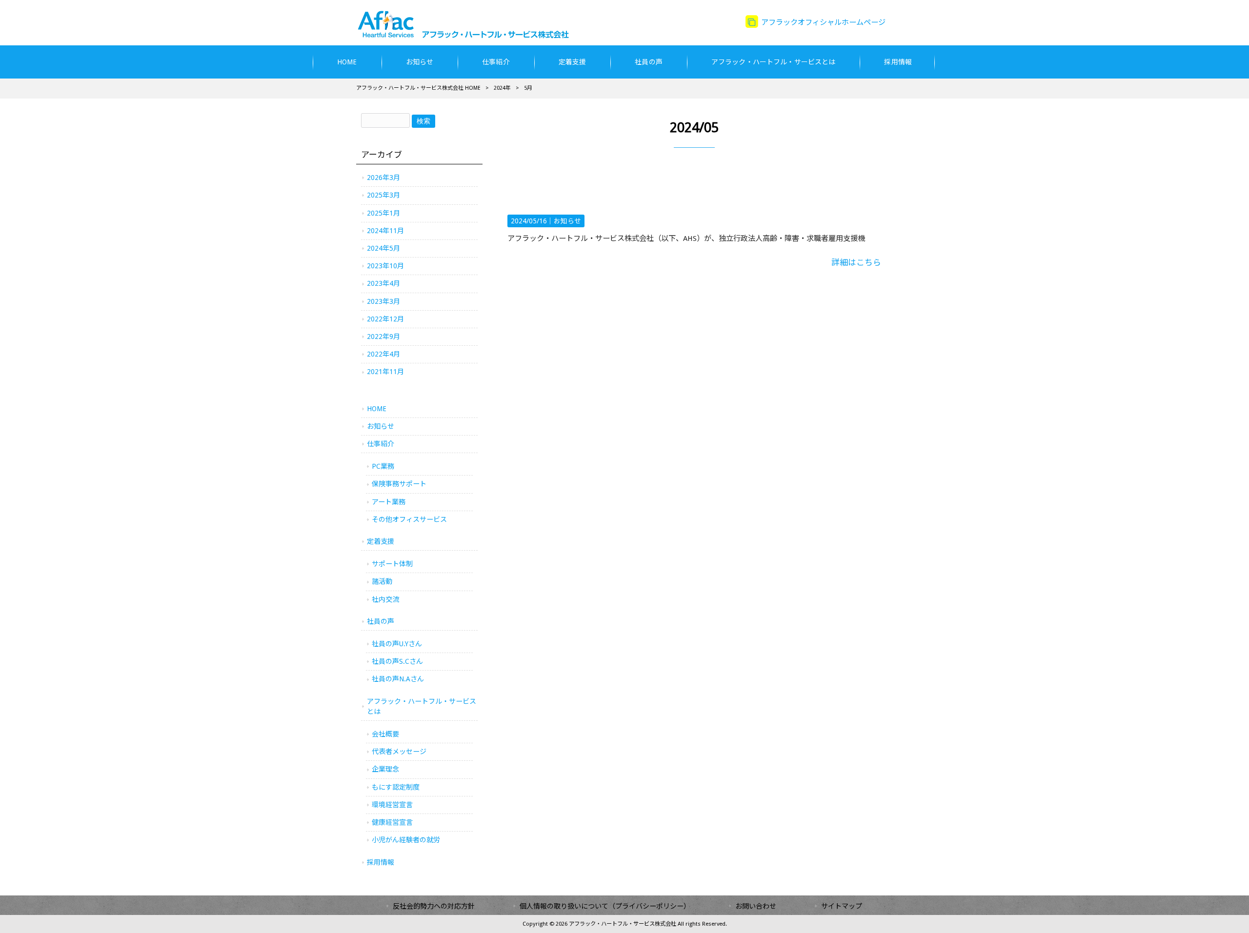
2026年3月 (383, 177)
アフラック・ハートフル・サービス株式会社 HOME (418, 88)
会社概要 (385, 734)
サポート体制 (392, 564)
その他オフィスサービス (409, 519)
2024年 (502, 88)
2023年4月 (383, 283)
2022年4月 (383, 354)
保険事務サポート (399, 484)
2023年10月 (385, 266)
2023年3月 (383, 301)
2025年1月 (383, 213)
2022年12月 (385, 319)
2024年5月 (383, 248)
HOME (376, 409)
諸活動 (382, 581)
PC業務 (383, 466)
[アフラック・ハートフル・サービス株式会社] (470, 35)
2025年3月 (383, 195)
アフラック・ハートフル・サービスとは (421, 706)
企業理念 (385, 769)
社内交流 (385, 599)
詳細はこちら (856, 262)
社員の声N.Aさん (398, 679)
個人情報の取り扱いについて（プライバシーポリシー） (605, 906)
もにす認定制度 (396, 787)
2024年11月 (385, 231)
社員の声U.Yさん (397, 644)
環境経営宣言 (392, 805)
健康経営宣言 (392, 822)
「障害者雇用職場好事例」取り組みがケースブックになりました (684, 196)
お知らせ (567, 221)
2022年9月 (383, 336)
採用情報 (380, 862)
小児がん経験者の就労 (406, 840)
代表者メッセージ (399, 751)
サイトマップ (841, 906)
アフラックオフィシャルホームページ (822, 22)
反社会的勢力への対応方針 (434, 906)
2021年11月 (385, 372)
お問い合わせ (755, 906)
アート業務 (388, 502)
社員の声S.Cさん (397, 661)
